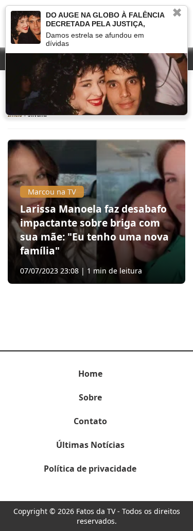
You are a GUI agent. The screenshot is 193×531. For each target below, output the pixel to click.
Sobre (90, 397)
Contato (90, 421)
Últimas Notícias (90, 444)
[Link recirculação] (26, 27)
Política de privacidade (90, 468)
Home (90, 373)
